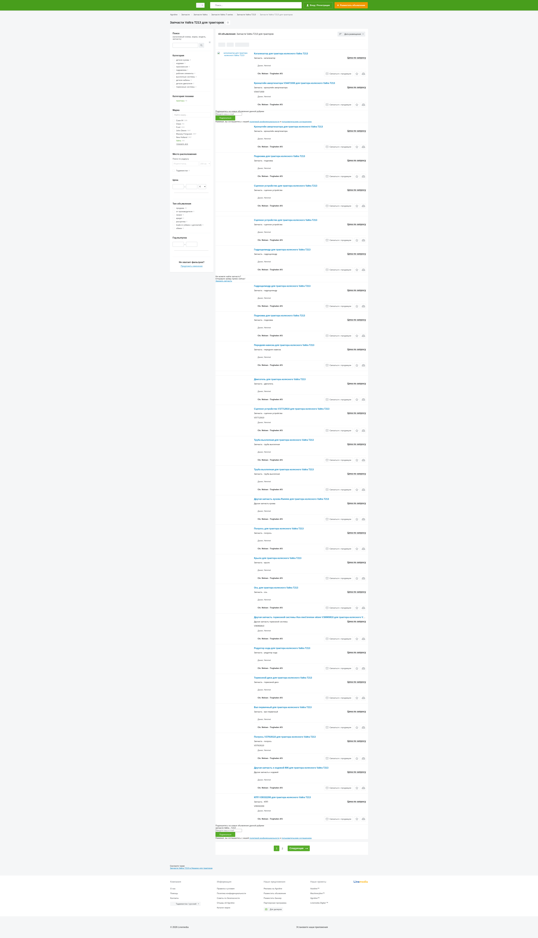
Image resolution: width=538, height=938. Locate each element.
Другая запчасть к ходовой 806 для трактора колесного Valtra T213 (291, 768)
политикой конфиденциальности (265, 121)
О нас (173, 888)
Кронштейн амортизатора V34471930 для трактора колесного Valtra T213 (294, 83)
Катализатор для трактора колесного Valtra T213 (281, 53)
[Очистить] (210, 42)
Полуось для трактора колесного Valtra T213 (279, 528)
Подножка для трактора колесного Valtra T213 (279, 156)
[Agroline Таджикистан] (181, 5)
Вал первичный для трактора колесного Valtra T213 (283, 707)
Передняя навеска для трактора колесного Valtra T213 (284, 345)
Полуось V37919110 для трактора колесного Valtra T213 (285, 737)
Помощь (174, 893)
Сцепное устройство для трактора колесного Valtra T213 (285, 186)
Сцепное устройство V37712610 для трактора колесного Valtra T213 (291, 409)
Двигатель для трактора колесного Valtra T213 (280, 379)
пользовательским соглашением (297, 121)
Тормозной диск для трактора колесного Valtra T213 (283, 678)
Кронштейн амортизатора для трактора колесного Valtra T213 (288, 126)
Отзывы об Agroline (226, 903)
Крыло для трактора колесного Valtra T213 (277, 558)
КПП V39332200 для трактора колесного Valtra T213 (282, 797)
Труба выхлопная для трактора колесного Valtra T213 (284, 440)
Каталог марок (223, 907)
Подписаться (225, 118)
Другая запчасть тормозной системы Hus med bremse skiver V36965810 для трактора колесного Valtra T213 (313, 617)
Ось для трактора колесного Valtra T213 (276, 587)
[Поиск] (213, 5)
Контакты (174, 898)
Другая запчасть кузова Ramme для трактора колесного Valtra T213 (291, 499)
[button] (356, 73)
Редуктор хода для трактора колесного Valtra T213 (282, 648)
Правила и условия (226, 888)
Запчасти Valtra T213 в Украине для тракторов (191, 868)
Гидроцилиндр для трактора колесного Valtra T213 (282, 249)
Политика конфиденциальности (231, 893)
